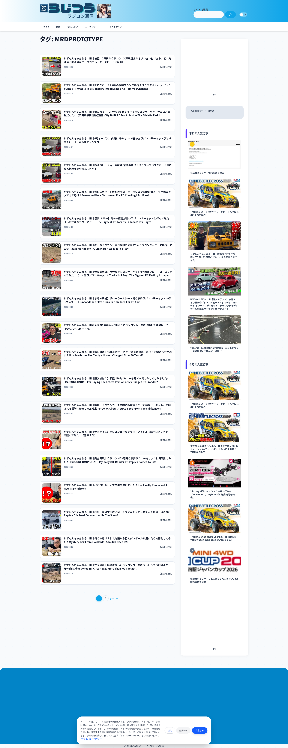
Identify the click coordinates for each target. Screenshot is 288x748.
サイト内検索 (201, 9)
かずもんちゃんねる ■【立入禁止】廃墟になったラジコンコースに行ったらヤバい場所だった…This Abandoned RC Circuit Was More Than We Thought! (117, 566)
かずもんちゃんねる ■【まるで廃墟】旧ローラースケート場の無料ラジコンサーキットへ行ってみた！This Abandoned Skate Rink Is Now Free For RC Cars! (117, 300)
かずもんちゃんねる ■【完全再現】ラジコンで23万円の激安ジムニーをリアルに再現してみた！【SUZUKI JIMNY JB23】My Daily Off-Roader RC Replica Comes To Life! (117, 460)
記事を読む (166, 67)
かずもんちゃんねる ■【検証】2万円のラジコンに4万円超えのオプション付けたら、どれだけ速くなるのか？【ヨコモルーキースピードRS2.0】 (117, 60)
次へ (114, 598)
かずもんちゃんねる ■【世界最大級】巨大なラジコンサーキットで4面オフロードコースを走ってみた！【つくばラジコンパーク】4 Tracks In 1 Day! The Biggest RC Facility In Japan (118, 273)
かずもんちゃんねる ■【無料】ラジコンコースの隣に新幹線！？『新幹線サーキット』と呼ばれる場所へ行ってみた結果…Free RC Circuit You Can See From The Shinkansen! (117, 406)
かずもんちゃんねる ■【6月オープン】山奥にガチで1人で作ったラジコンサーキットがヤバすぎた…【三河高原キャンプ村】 (117, 140)
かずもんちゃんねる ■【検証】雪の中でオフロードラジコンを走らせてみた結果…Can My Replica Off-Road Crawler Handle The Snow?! (117, 513)
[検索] (230, 14)
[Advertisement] (215, 68)
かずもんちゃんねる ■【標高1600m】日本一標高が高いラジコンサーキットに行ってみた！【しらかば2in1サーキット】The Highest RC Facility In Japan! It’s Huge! (117, 220)
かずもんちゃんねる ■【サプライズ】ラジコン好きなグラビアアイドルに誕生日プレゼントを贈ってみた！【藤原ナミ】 (117, 433)
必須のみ (183, 730)
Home (46, 26)
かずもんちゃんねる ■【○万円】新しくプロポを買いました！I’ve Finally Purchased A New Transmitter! (115, 486)
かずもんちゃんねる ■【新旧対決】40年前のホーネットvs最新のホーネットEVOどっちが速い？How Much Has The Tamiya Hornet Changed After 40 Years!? (118, 353)
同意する (199, 730)
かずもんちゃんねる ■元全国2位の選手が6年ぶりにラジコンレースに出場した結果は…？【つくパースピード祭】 (116, 326)
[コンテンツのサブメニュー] (102, 27)
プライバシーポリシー (91, 738)
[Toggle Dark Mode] (243, 14)
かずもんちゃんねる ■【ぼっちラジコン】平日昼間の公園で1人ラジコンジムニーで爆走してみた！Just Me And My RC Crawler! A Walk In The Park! (118, 246)
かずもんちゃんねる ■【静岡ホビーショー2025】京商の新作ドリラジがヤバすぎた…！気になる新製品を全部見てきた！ (118, 166)
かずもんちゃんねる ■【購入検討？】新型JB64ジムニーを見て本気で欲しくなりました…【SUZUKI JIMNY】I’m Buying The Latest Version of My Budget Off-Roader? (116, 380)
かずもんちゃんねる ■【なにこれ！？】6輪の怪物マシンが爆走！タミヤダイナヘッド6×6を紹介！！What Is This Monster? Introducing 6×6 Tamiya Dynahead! (117, 86)
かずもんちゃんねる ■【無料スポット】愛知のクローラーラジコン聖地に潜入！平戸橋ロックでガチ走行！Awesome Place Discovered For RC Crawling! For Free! (117, 193)
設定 (170, 730)
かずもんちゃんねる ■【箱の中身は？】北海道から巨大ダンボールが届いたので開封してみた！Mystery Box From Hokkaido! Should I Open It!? (117, 540)
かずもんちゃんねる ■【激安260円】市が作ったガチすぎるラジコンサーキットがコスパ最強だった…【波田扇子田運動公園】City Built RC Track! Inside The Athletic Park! (117, 113)
